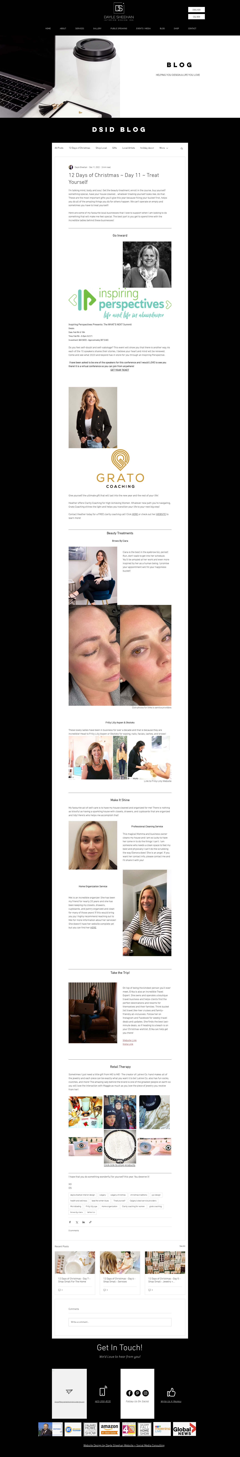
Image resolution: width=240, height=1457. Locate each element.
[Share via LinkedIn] (83, 1222)
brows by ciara (76, 1212)
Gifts (114, 148)
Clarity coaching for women (133, 1206)
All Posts (59, 148)
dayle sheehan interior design (82, 1195)
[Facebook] (129, 1393)
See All (182, 1246)
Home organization (109, 1206)
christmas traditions (138, 1195)
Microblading (75, 1206)
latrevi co (91, 1212)
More (162, 148)
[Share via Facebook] (70, 1222)
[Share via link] (90, 1222)
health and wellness (78, 1201)
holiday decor (147, 148)
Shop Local (101, 148)
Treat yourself (119, 1201)
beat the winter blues (100, 1201)
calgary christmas (118, 1195)
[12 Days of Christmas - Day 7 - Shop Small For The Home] (75, 1262)
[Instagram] (145, 1393)
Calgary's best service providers (143, 1201)
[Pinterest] (137, 1393)
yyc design (156, 1195)
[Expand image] (90, 757)
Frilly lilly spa (91, 1206)
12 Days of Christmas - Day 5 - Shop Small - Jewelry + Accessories (164, 1280)
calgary (103, 1195)
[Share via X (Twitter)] (76, 1222)
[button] (181, 148)
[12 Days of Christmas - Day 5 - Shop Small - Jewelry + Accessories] (165, 1262)
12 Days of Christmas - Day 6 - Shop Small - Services (119, 1280)
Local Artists (128, 148)
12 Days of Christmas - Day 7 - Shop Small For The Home (74, 1280)
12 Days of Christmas (79, 148)
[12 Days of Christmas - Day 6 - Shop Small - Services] (120, 1262)
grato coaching (155, 1206)
